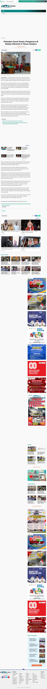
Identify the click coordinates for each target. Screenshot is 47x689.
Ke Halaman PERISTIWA (36, 506)
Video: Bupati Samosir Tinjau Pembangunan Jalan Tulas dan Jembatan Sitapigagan (41, 453)
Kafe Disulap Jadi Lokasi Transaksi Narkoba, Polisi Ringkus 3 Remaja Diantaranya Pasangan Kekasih (41, 502)
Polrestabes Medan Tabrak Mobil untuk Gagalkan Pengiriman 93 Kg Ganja (41, 492)
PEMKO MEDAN (28, 679)
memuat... (4, 206)
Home (3, 1)
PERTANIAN (21, 680)
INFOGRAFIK (35, 676)
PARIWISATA (21, 679)
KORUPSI (21, 677)
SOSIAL (20, 682)
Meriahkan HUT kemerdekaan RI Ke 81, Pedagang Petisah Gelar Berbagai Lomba (33, 644)
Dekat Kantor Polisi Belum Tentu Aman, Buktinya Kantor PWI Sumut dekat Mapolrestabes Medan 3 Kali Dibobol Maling (32, 492)
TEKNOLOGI (14, 683)
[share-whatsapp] (40, 50)
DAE (33, 673)
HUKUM (3, 210)
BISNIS (20, 673)
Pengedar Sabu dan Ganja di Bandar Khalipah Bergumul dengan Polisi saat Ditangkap (31, 502)
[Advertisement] (17, 10)
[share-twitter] (38, 50)
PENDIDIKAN (35, 679)
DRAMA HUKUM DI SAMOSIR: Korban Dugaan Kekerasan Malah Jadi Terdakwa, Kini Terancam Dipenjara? (31, 453)
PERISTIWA (14, 680)
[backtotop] (23, 670)
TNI (19, 683)
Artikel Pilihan (31, 484)
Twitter (7, 678)
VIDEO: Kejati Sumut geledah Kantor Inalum (41, 462)
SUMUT (27, 682)
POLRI (34, 680)
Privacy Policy (43, 677)
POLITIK (27, 680)
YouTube (9, 678)
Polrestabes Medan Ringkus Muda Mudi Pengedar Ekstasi (30, 1)
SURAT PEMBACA (36, 682)
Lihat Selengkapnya (36, 665)
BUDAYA (27, 673)
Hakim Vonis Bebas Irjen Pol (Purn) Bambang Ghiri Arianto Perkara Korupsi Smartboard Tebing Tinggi (33, 655)
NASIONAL (34, 677)
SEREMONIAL (14, 682)
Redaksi (42, 673)
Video (4, 13)
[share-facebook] (36, 50)
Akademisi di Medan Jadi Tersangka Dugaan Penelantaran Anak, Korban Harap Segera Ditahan (33, 650)
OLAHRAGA (14, 679)
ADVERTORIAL (15, 673)
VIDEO (29, 444)
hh (12, 676)
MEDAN (27, 677)
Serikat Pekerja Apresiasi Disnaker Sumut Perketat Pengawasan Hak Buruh (33, 639)
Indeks (3, 11)
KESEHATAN (14, 677)
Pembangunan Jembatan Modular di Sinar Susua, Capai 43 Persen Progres (33, 660)
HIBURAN (21, 676)
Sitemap (42, 676)
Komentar (5, 50)
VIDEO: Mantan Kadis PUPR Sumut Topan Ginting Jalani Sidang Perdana (31, 462)
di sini (26, 201)
